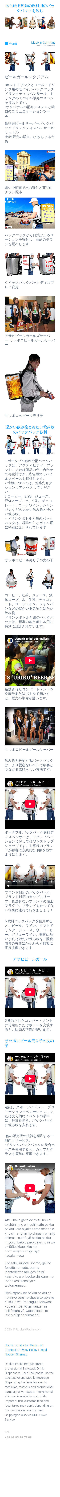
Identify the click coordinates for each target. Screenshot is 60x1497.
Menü (12, 43)
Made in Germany (43, 42)
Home (9, 1345)
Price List (36, 1345)
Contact (11, 1350)
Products (21, 1345)
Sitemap (21, 1354)
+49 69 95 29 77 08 (18, 1437)
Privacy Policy (28, 1350)
